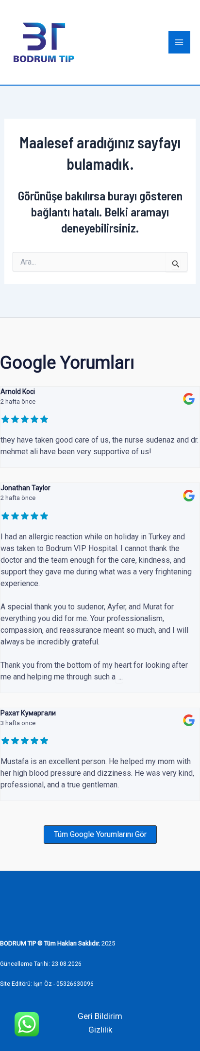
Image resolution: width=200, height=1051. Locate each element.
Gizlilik (100, 1029)
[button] (100, 834)
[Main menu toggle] (179, 42)
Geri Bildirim (100, 1016)
